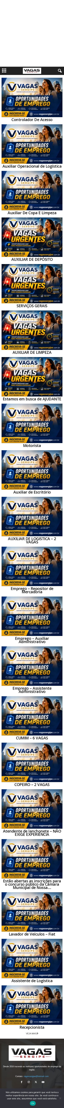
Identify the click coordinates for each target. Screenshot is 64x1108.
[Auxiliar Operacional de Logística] (32, 144)
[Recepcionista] (32, 1005)
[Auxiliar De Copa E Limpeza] (32, 190)
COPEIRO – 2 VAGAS (32, 784)
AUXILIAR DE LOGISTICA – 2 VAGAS (32, 540)
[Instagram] (28, 1082)
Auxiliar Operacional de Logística (32, 166)
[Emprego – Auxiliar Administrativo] (32, 616)
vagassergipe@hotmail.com (36, 1076)
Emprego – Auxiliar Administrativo (32, 640)
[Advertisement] (32, 33)
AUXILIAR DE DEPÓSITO (32, 259)
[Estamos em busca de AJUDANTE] (32, 376)
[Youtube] (42, 1082)
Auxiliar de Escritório (32, 492)
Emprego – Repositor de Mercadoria (32, 590)
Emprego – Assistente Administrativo (32, 689)
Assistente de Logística (32, 980)
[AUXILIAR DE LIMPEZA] (32, 330)
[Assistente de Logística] (32, 958)
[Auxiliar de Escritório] (32, 470)
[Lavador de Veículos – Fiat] (32, 912)
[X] (35, 1082)
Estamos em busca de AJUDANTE (32, 398)
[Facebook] (21, 1082)
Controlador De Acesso (32, 119)
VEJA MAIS (31, 1033)
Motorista (32, 445)
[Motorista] (32, 423)
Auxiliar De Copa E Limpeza (32, 212)
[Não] (60, 1098)
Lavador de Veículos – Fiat (32, 934)
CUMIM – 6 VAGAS (32, 737)
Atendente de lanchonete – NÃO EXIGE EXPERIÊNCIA (32, 832)
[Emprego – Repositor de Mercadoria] (32, 566)
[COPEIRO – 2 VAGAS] (32, 762)
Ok (32, 1103)
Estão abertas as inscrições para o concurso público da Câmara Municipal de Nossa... (32, 884)
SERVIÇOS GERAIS (32, 305)
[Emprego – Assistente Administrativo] (32, 666)
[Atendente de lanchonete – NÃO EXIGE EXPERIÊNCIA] (32, 809)
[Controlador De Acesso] (32, 97)
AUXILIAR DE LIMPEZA (32, 352)
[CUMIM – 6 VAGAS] (32, 716)
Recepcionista (32, 1027)
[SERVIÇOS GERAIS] (32, 283)
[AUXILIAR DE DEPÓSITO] (32, 237)
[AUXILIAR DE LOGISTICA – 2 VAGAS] (32, 516)
